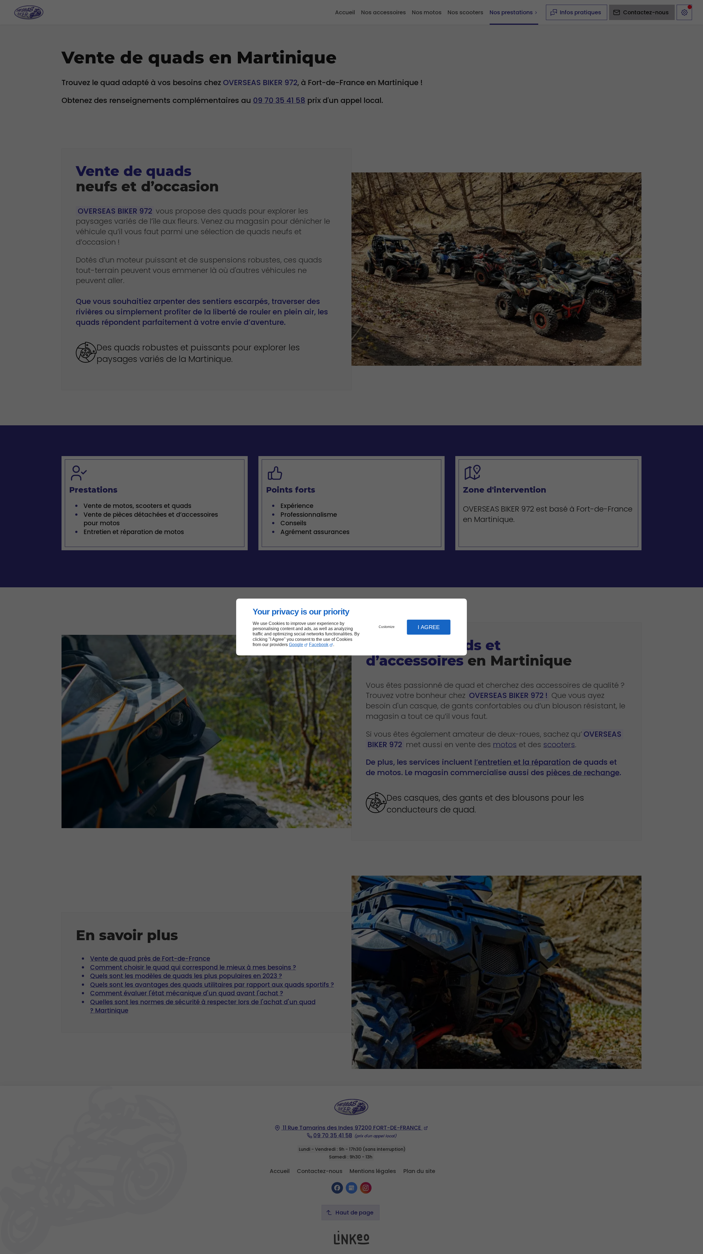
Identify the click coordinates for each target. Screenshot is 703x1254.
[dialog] (351, 627)
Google (296, 644)
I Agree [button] (429, 627)
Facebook (318, 644)
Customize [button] (387, 627)
